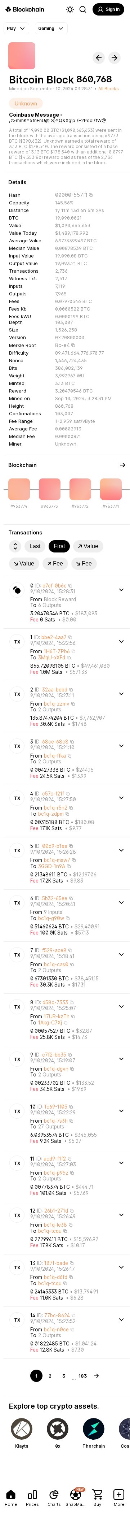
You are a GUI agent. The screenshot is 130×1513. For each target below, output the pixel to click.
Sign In (113, 9)
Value (91, 546)
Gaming (46, 28)
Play (11, 28)
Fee (58, 563)
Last (35, 546)
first (59, 546)
